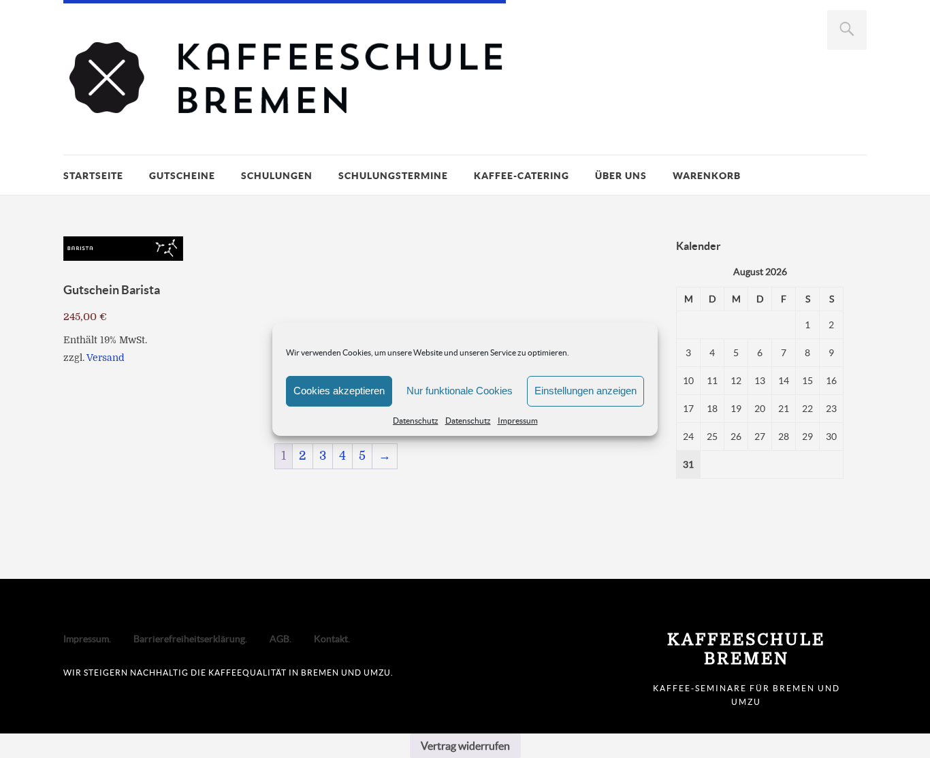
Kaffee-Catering (521, 175)
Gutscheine (182, 175)
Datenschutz (415, 420)
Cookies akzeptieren (339, 390)
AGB (279, 638)
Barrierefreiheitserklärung (189, 638)
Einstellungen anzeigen (585, 390)
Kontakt (331, 638)
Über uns (621, 175)
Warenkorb (707, 175)
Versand (105, 358)
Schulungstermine (393, 175)
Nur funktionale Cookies (459, 390)
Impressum (518, 420)
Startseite (93, 175)
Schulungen (276, 175)
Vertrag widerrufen (465, 746)
